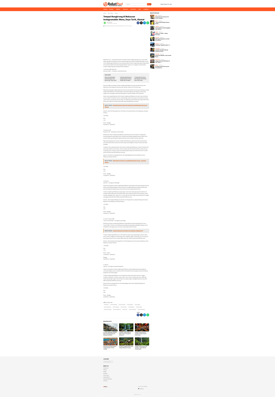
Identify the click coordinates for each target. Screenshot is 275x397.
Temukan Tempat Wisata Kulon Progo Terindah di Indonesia (125, 334)
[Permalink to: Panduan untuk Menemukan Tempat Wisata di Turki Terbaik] (110, 341)
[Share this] (138, 22)
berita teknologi (141, 309)
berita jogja (137, 304)
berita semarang (107, 309)
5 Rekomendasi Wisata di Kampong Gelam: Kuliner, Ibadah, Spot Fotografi (126, 79)
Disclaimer (105, 373)
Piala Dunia (157, 48)
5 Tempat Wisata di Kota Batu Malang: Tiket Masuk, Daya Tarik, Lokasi (140, 79)
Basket (156, 21)
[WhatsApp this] (147, 22)
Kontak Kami (105, 368)
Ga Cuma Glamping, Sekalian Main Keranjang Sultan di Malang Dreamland (110, 334)
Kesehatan (157, 59)
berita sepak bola (117, 309)
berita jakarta (130, 304)
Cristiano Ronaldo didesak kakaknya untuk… (161, 50)
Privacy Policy (106, 375)
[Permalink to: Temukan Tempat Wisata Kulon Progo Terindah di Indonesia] (126, 327)
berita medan (124, 307)
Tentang (104, 369)
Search (149, 4)
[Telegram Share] (144, 22)
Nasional (157, 37)
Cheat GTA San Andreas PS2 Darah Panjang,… (162, 17)
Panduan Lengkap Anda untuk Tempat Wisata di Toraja (126, 347)
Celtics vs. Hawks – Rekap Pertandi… (161, 34)
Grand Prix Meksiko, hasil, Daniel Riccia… (163, 56)
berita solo (125, 309)
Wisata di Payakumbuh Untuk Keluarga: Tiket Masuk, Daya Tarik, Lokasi (110, 79)
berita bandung (113, 304)
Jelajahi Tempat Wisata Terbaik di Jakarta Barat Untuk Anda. (141, 334)
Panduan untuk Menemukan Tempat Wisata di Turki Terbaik (109, 348)
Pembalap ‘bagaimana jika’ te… (163, 45)
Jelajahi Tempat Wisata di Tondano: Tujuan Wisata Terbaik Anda (141, 348)
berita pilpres (131, 307)
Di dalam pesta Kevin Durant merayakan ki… (162, 67)
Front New (105, 380)
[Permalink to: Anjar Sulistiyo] (104, 22)
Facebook (142, 388)
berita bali (106, 304)
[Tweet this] (141, 22)
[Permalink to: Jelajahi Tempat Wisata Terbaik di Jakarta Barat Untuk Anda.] (142, 327)
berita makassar (107, 307)
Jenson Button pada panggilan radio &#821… (162, 28)
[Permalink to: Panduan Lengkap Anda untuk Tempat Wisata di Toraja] (126, 341)
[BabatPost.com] (113, 4)
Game (156, 15)
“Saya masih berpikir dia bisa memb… (162, 23)
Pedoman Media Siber (107, 379)
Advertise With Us (106, 377)
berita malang (116, 307)
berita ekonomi (122, 304)
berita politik (139, 307)
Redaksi (104, 371)
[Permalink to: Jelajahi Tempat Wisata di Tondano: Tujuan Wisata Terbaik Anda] (142, 341)
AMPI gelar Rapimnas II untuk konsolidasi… (162, 39)
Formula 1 (157, 26)
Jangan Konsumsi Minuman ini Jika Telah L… (162, 61)
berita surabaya (132, 309)
